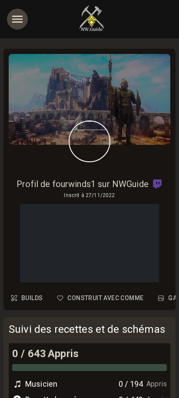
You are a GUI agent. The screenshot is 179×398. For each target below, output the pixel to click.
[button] (157, 184)
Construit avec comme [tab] (105, 297)
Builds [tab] (32, 297)
